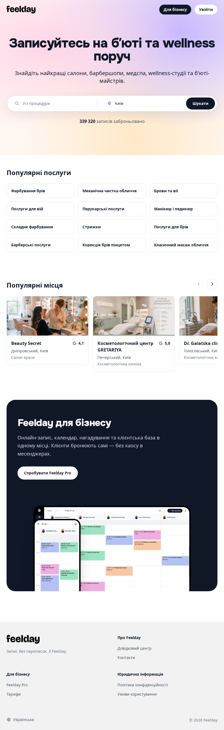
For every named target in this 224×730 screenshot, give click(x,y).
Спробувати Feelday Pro (47, 472)
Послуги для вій (27, 208)
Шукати (200, 103)
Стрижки (91, 226)
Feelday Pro (17, 684)
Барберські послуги (31, 244)
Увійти (206, 9)
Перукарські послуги (103, 208)
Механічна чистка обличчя (109, 190)
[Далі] (212, 284)
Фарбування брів (28, 190)
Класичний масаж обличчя (181, 244)
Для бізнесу (175, 9)
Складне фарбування (32, 226)
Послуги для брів (171, 226)
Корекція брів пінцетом (106, 244)
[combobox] (55, 103)
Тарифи (14, 694)
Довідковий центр (134, 648)
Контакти (126, 657)
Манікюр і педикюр (173, 208)
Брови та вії (166, 190)
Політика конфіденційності (142, 684)
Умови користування (137, 694)
